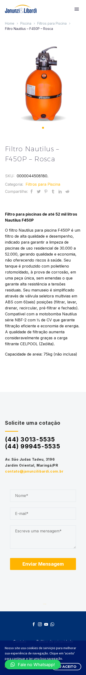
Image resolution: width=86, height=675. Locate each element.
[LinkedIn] (60, 192)
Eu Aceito (66, 666)
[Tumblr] (53, 192)
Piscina (25, 23)
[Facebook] (31, 192)
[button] (43, 127)
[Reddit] (67, 192)
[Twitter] (38, 192)
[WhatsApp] (52, 624)
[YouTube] (46, 624)
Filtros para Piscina (52, 23)
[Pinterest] (45, 192)
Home (9, 23)
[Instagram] (40, 624)
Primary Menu (76, 9)
